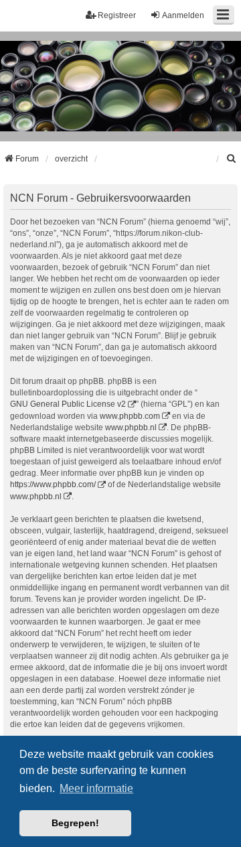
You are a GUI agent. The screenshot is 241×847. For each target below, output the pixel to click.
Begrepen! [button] (75, 823)
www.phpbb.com (130, 416)
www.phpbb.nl (131, 427)
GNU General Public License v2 (68, 404)
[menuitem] (232, 159)
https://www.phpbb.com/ (53, 484)
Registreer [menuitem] (117, 15)
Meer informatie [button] (96, 788)
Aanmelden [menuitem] (183, 15)
